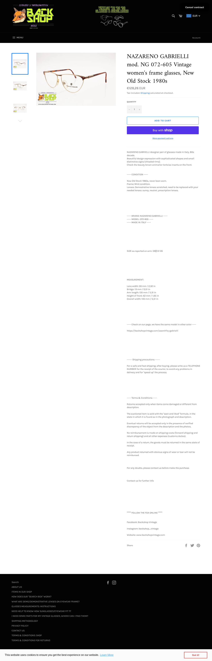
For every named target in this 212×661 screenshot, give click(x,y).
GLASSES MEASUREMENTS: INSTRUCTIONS (34, 606)
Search (15, 582)
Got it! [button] (195, 655)
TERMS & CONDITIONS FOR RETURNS (31, 640)
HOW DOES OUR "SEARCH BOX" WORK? (31, 596)
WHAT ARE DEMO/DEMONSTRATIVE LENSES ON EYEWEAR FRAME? (46, 601)
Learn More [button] (106, 655)
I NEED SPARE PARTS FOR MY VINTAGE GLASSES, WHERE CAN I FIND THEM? (50, 616)
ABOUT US (17, 587)
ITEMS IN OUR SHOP (22, 591)
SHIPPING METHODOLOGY (25, 621)
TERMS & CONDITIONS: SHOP (27, 635)
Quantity (131, 102)
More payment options (163, 138)
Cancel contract (194, 7)
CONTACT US (18, 630)
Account (196, 37)
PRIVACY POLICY (20, 625)
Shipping (145, 93)
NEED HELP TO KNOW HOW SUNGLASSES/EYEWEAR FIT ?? (41, 611)
